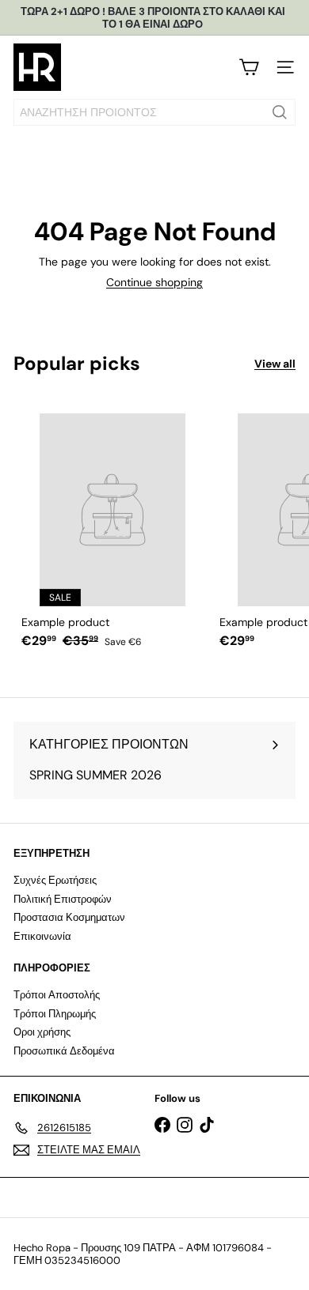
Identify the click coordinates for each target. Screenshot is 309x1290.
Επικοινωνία (42, 936)
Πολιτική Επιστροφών (62, 899)
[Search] (280, 112)
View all (275, 364)
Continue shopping (154, 282)
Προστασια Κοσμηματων (69, 917)
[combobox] (154, 112)
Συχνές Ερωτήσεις (55, 880)
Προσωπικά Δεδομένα (64, 1051)
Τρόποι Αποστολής (56, 994)
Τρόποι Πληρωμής (54, 1013)
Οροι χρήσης (42, 1032)
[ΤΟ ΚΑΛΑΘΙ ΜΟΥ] (249, 67)
